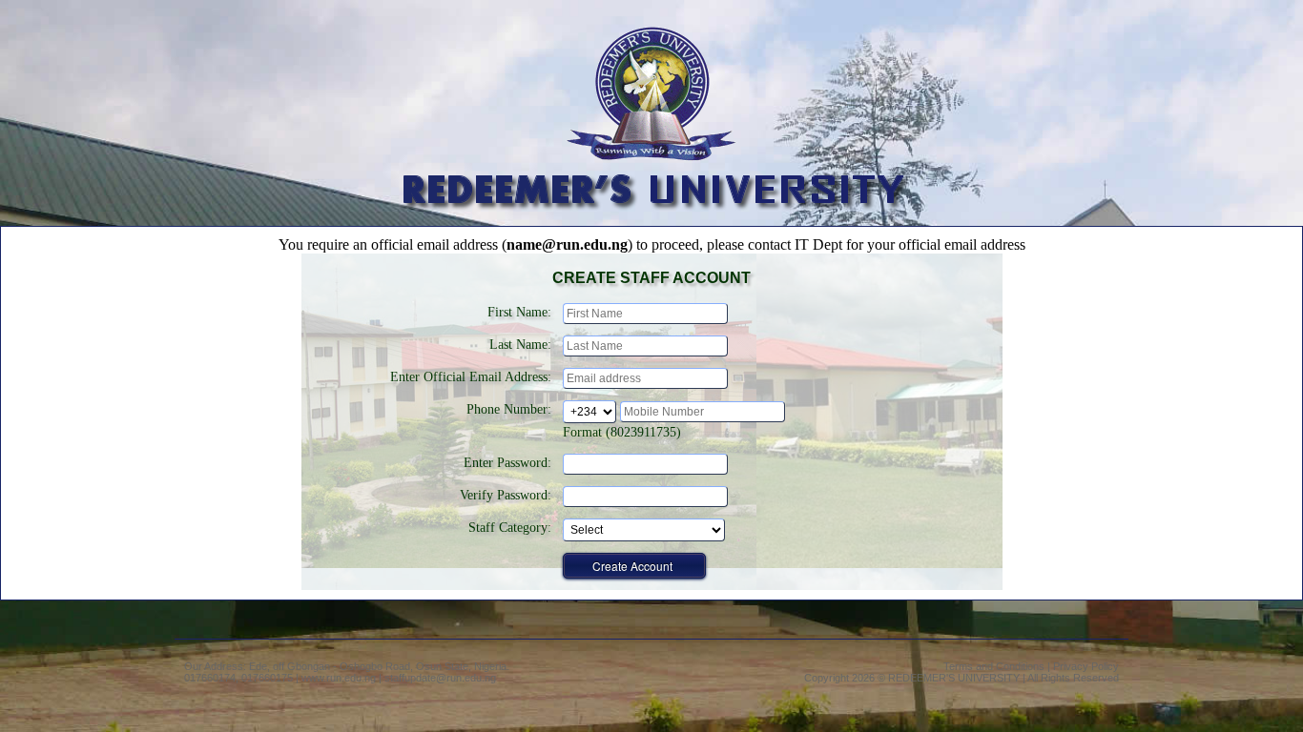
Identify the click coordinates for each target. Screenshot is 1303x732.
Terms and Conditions (993, 666)
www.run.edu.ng (338, 677)
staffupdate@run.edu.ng (440, 677)
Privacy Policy (1086, 666)
